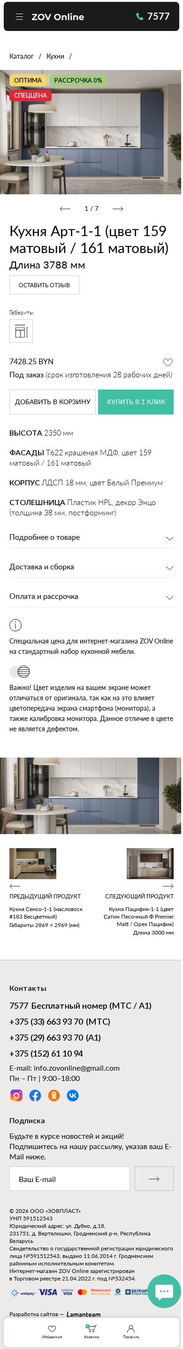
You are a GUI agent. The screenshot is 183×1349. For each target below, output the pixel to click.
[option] (91, 132)
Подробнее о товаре (44, 537)
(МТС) (59, 1022)
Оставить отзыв (44, 285)
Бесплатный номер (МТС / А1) (80, 1006)
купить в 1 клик (136, 402)
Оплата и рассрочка (43, 596)
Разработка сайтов (33, 1314)
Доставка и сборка (41, 567)
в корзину (53, 402)
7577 (158, 16)
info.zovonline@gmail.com (77, 1067)
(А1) (55, 1038)
